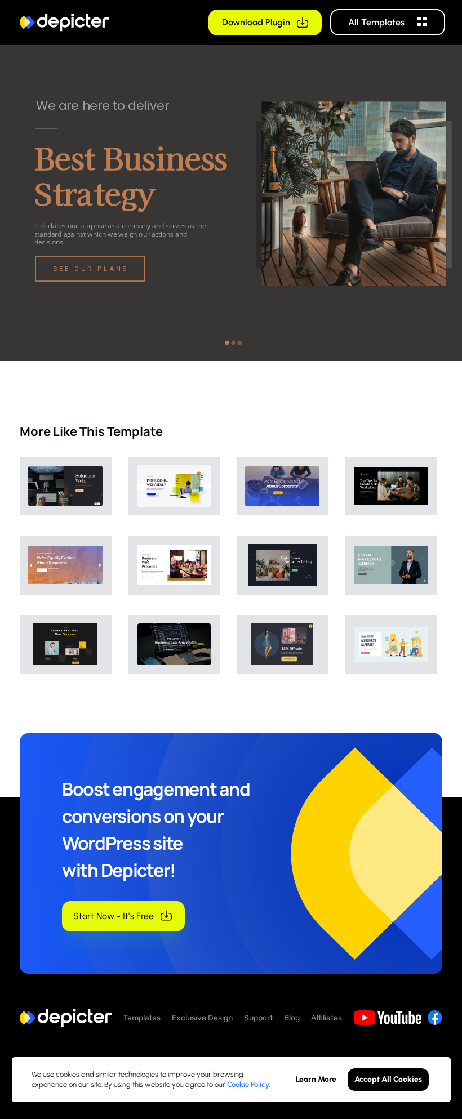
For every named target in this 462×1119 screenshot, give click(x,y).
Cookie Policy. (248, 1084)
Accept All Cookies (388, 1079)
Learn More (316, 1079)
